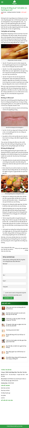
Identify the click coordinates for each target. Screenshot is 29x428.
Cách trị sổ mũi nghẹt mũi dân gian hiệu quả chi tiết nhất (16, 341)
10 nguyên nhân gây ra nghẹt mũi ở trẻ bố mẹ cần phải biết (16, 325)
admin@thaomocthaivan (13, 12)
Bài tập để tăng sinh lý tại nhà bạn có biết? (15, 335)
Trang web (5, 286)
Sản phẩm (3, 395)
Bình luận (5, 263)
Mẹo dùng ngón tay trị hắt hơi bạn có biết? (15, 352)
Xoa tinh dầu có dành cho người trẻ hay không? (16, 346)
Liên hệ (3, 398)
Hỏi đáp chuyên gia (5, 393)
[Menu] (2, 2)
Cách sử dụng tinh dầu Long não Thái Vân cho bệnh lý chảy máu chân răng (7, 249)
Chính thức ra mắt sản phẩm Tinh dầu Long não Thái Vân (15, 319)
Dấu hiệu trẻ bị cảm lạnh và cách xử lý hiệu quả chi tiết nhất (15, 313)
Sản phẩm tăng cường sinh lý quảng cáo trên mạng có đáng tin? (16, 358)
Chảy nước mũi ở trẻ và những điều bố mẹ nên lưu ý (15, 308)
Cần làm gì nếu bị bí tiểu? (12, 330)
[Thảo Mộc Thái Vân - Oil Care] (14, 2)
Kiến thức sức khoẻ (5, 388)
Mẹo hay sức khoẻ (5, 390)
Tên (4, 275)
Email (4, 280)
